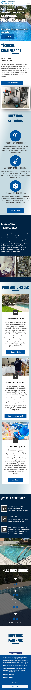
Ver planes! (15, 480)
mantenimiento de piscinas (11, 467)
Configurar (15, 682)
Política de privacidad (8, 674)
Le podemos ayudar (12, 83)
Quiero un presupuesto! (15, 416)
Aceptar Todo (15, 686)
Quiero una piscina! (15, 352)
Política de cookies (8, 677)
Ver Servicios (16, 211)
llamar (8, 37)
